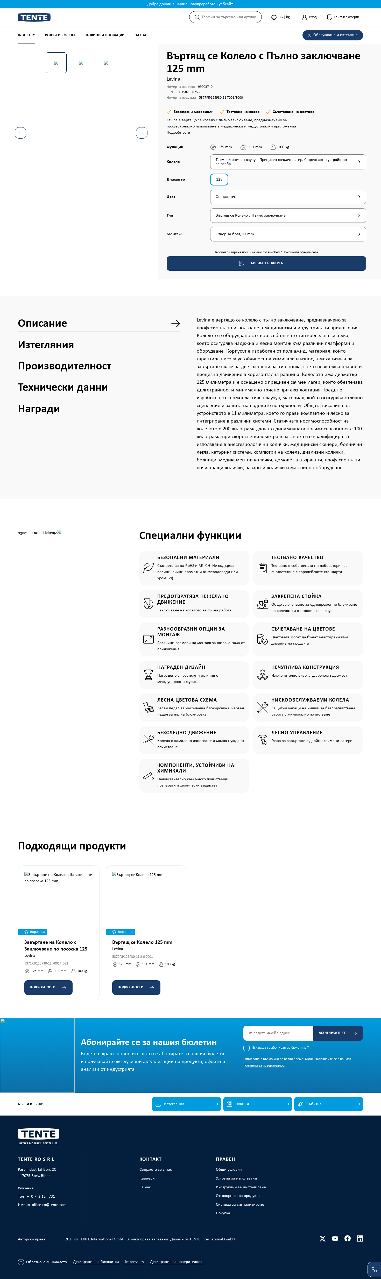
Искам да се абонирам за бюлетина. (280, 1048)
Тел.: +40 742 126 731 (36, 1197)
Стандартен (226, 197)
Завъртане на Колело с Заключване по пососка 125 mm (55, 946)
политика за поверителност (264, 1066)
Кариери (147, 1178)
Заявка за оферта (266, 263)
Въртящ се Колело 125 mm (142, 942)
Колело (174, 162)
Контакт (150, 1159)
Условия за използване (236, 1178)
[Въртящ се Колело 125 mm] (146, 903)
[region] (81, 120)
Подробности (178, 133)
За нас (145, 1187)
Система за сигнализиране (240, 1205)
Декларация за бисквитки (96, 1262)
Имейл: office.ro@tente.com (42, 1205)
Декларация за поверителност (177, 1262)
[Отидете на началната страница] (34, 17)
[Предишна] (20, 133)
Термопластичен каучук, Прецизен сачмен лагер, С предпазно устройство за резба (281, 162)
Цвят (174, 197)
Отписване (251, 1059)
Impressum (134, 1262)
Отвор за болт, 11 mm (235, 234)
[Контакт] (374, 1269)
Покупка (223, 1213)
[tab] (99, 323)
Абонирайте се (332, 1033)
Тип (174, 215)
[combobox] (232, 17)
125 (219, 179)
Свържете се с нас (155, 1170)
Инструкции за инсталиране (241, 1187)
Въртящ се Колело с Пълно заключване (251, 215)
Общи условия (229, 1170)
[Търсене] (195, 17)
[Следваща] (141, 133)
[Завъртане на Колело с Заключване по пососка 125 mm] (58, 903)
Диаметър (176, 179)
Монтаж (174, 234)
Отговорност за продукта (238, 1196)
